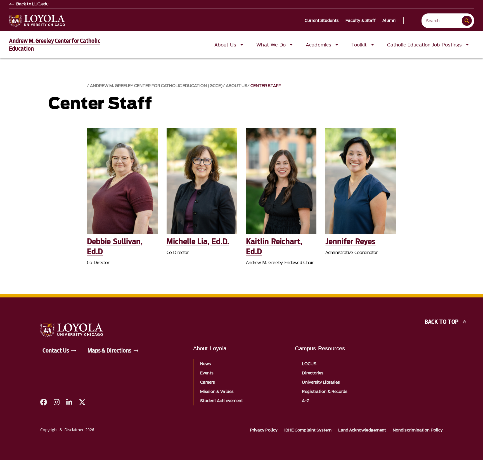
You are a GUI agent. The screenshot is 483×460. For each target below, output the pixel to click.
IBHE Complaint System (308, 430)
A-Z (305, 401)
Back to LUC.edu (32, 4)
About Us (236, 86)
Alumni (389, 21)
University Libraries (321, 382)
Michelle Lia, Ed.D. (198, 241)
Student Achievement (221, 401)
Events (207, 373)
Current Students (322, 21)
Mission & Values (217, 392)
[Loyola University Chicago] (37, 21)
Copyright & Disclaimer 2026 (67, 429)
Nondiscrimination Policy (418, 430)
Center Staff (265, 86)
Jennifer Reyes (350, 241)
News (205, 364)
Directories (312, 373)
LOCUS (309, 364)
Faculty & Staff (360, 21)
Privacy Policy (264, 430)
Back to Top (441, 321)
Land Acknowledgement (362, 430)
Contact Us (55, 350)
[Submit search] (467, 21)
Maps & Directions (109, 350)
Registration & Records (324, 392)
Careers (207, 382)
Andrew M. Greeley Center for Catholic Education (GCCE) (156, 86)
